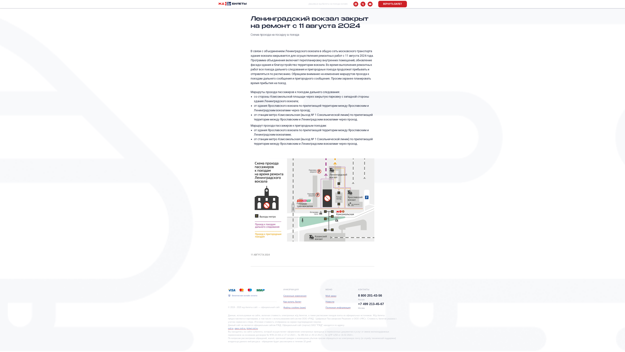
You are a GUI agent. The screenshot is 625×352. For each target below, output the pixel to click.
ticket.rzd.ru (252, 328)
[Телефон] (363, 4)
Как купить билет (292, 301)
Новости (330, 301)
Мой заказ (331, 295)
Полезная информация (338, 307)
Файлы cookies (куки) (294, 307)
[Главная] (355, 4)
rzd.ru (230, 328)
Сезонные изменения (294, 295)
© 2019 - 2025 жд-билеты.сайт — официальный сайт (254, 307)
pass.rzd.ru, (240, 328)
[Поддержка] (370, 4)
